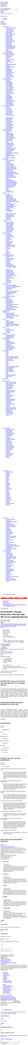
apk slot (10, 625)
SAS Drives (8, 51)
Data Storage (9, 42)
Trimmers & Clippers (10, 343)
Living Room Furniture (11, 199)
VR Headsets (9, 231)
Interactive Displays (10, 447)
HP (6, 249)
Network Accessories (10, 273)
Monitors (8, 94)
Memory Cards (9, 55)
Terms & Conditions (7, 989)
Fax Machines (9, 239)
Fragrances (8, 341)
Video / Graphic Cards (11, 27)
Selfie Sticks (8, 154)
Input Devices (9, 71)
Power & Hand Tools (10, 203)
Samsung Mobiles (10, 135)
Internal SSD (9, 43)
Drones (7, 320)
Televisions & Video (10, 519)
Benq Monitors (9, 98)
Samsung (8, 252)
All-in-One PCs (9, 92)
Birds (7, 373)
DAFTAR (20, 597)
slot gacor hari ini (12, 626)
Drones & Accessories (10, 537)
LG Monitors (9, 95)
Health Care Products (10, 347)
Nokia (7, 477)
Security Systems (9, 191)
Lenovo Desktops (10, 87)
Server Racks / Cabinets (11, 266)
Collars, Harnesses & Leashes (12, 356)
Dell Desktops (9, 82)
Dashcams (8, 190)
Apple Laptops (9, 112)
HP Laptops (8, 108)
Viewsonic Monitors (10, 100)
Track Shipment (6, 974)
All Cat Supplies (9, 370)
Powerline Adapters (10, 277)
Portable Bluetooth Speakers (12, 152)
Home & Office (9, 88)
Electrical (8, 202)
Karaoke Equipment (10, 296)
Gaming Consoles (10, 223)
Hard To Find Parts (7, 985)
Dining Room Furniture (11, 200)
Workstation (8, 120)
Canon (7, 251)
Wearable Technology (10, 138)
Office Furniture (9, 197)
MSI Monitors (9, 101)
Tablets (7, 480)
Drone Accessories (10, 321)
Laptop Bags (8, 126)
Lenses (7, 541)
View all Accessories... (11, 157)
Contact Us (5, 972)
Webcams (8, 65)
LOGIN (7, 597)
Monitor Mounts (9, 103)
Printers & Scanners (10, 429)
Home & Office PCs (10, 400)
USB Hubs (8, 57)
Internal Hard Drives (10, 46)
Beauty (7, 339)
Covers (7, 501)
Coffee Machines (9, 209)
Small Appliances (9, 205)
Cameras (8, 538)
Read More (3, 719)
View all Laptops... (10, 121)
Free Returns (3, 4)
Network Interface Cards (11, 275)
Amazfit (7, 493)
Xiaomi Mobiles (9, 133)
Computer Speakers (10, 66)
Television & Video (10, 160)
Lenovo (7, 486)
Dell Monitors (9, 99)
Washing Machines (10, 216)
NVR (7, 189)
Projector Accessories (10, 166)
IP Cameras (8, 263)
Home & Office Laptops (11, 408)
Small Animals (9, 376)
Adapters (8, 60)
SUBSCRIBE (16, 1001)
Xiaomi (7, 476)
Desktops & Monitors (8, 78)
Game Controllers (10, 76)
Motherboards (9, 32)
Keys (7, 290)
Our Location (3, 6)
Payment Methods (7, 980)
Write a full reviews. (5, 858)
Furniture (8, 194)
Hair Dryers (8, 344)
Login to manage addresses (6, 1038)
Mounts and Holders (10, 155)
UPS (7, 63)
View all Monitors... (10, 104)
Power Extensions (10, 59)
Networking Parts (10, 256)
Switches (8, 262)
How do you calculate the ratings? (8, 846)
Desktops (8, 80)
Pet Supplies (6, 350)
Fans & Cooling (9, 35)
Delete (6, 929)
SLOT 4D (5, 518)
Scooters (8, 328)
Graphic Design (9, 316)
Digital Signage (9, 448)
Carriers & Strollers (10, 367)
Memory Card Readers (11, 64)
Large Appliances (10, 214)
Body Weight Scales (10, 348)
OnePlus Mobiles (9, 134)
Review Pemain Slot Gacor (6, 856)
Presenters (8, 77)
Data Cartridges (9, 52)
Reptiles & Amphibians (11, 374)
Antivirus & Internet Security (12, 315)
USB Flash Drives (10, 48)
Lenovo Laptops (9, 111)
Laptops (7, 106)
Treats (7, 354)
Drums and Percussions (11, 292)
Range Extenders (9, 274)
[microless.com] (2, 12)
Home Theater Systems (11, 184)
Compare (4, 646)
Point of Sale (6, 297)
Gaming (5, 220)
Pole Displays (9, 303)
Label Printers (9, 242)
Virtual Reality (9, 533)
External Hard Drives (10, 47)
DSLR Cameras (9, 169)
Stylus (7, 156)
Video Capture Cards (10, 34)
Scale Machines (9, 305)
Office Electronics (10, 446)
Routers (7, 257)
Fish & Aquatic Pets (10, 371)
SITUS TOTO (6, 26)
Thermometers (9, 349)
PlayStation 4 (9, 531)
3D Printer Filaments (10, 245)
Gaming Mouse (9, 230)
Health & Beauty (7, 338)
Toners (7, 247)
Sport (4, 327)
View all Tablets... (10, 145)
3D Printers (8, 243)
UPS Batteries (9, 70)
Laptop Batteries (9, 125)
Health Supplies (9, 359)
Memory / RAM (9, 40)
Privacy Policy (6, 988)
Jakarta (4, 2)
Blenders (8, 208)
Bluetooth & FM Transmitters (12, 173)
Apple (7, 490)
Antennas (8, 269)
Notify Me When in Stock (6, 672)
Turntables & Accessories (11, 183)
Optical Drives (9, 36)
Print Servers (8, 276)
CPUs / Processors (10, 30)
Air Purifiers (8, 211)
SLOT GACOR (6, 428)
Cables (7, 58)
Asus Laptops (9, 109)
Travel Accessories (10, 337)
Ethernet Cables (9, 271)
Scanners (8, 237)
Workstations (9, 91)
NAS (7, 49)
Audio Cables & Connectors (12, 291)
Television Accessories (11, 526)
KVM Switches (9, 264)
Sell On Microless (7, 992)
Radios (7, 178)
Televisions (8, 161)
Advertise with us (7, 990)
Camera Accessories (10, 542)
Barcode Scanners (10, 302)
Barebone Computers (10, 41)
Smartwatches (9, 139)
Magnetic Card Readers (11, 309)
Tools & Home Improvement (12, 201)
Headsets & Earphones (11, 148)
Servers (7, 279)
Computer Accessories (8, 53)
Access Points (9, 259)
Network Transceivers (10, 265)
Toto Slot (19, 625)
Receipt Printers (9, 300)
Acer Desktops (9, 86)
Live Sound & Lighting (11, 285)
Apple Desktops (9, 83)
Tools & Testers (9, 61)
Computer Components (11, 382)
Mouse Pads (8, 74)
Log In (4, 18)
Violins (7, 294)
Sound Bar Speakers (10, 180)
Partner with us (6, 991)
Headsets (8, 67)
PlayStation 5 (9, 530)
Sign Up (5, 19)
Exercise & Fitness (10, 330)
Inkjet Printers (9, 235)
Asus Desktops (9, 84)
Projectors (8, 162)
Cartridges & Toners (10, 246)
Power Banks (9, 151)
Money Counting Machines (12, 307)
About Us (5, 973)
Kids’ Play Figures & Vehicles (12, 325)
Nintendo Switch (9, 532)
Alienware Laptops (10, 115)
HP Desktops (9, 81)
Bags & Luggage (9, 336)
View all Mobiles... (10, 137)
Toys (4, 319)
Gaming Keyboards (10, 229)
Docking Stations (9, 127)
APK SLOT (6, 470)
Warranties (5, 978)
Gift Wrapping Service (8, 986)
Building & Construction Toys (12, 324)
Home (4, 192)
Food (7, 353)
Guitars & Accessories (10, 287)
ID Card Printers (9, 241)
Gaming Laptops (9, 117)
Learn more (21, 641)
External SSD (9, 44)
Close (2, 1018)
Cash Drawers (9, 299)
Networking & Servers (8, 254)
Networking (8, 450)
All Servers (8, 282)
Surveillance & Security (11, 185)
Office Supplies (6, 310)
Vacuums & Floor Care (11, 206)
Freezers (8, 218)
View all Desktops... (10, 93)
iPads (7, 142)
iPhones (7, 132)
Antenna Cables (9, 270)
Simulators (8, 528)
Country (2, 1042)
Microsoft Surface (10, 144)
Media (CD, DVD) (10, 54)
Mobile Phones (9, 131)
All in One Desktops (10, 403)
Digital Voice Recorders (11, 177)
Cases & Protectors (10, 149)
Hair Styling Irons (10, 342)
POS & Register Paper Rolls (12, 304)
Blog (4, 984)
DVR (7, 188)
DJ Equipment (9, 288)
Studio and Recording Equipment (13, 286)
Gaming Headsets (10, 228)
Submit (2, 920)
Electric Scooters (9, 322)
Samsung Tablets (9, 143)
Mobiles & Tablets (7, 129)
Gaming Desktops (10, 89)
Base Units (8, 298)
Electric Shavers (9, 345)
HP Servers (8, 281)
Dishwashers (8, 219)
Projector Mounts (9, 165)
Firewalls (8, 260)
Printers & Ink (6, 233)
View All (8, 253)
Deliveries (5, 976)
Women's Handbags (10, 334)
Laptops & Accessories (8, 105)
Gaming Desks (9, 196)
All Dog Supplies (9, 360)
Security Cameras (10, 186)
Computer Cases (9, 29)
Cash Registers (9, 308)
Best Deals (5, 378)
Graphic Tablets (9, 75)
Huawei (7, 475)
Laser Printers (9, 234)
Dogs (7, 351)
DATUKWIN (6, 601)
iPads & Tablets (9, 140)
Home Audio (9, 179)
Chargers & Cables (10, 150)
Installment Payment (7, 982)
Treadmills (8, 332)
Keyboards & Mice (10, 72)
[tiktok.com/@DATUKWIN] (7, 1009)
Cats (7, 361)
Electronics (5, 158)
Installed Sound (9, 293)
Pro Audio (5, 283)
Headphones (8, 396)
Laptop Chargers (9, 123)
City (1, 1043)
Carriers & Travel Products (11, 357)
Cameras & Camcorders (11, 168)
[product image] (4, 608)
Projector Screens (9, 163)
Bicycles (8, 331)
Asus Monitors (9, 97)
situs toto (18, 624)
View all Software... (10, 317)
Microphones (9, 69)
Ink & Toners (9, 442)
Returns (5, 977)
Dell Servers (8, 280)
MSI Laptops (9, 114)
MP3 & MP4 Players (10, 175)
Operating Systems (10, 313)
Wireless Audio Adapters (11, 182)
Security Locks (9, 128)
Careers (5, 979)
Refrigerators (9, 217)
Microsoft (8, 482)
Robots (7, 326)
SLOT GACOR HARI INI (9, 594)
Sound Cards (9, 37)
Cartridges (8, 248)
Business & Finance (10, 314)
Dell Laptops (9, 110)
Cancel (2, 929)
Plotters (7, 240)
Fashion (5, 333)
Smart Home (8, 547)
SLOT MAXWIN (7, 550)
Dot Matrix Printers (10, 236)
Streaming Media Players (11, 167)
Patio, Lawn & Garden (11, 213)
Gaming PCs (8, 401)
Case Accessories (9, 31)
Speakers (8, 394)
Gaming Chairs (9, 195)
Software (5, 311)
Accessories (8, 122)
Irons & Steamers (9, 207)
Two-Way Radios (10, 174)
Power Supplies (9, 38)
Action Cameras (9, 171)
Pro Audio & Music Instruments (13, 545)
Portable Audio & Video (11, 172)
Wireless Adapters (10, 258)
